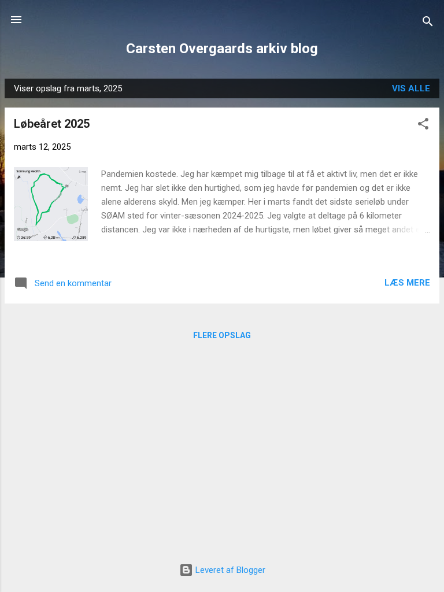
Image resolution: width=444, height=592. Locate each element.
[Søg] (428, 23)
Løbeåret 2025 (52, 124)
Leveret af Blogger (229, 570)
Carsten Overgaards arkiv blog (222, 48)
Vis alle (411, 88)
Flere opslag (222, 335)
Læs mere (407, 283)
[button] (423, 126)
